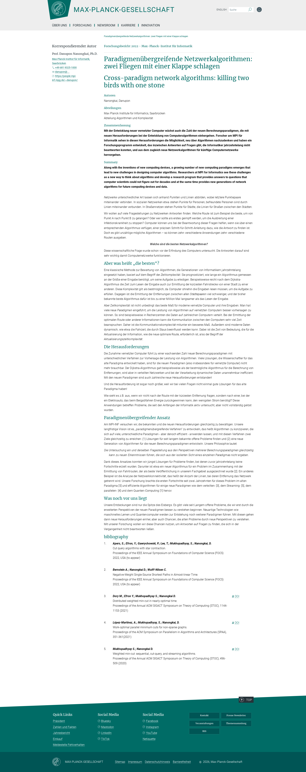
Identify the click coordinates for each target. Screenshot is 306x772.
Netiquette (149, 739)
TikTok (105, 739)
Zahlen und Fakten (64, 727)
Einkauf (57, 739)
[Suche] (250, 9)
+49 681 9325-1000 (66, 67)
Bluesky (106, 721)
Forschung (82, 25)
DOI (237, 596)
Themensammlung (236, 723)
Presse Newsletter (236, 715)
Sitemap (120, 761)
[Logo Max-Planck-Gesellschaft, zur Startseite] (111, 12)
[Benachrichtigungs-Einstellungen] (259, 9)
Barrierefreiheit (182, 761)
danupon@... (62, 71)
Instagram (152, 727)
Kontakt (204, 715)
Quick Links (62, 715)
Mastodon (107, 727)
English (222, 9)
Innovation (150, 25)
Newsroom (106, 25)
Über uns (59, 25)
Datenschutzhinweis (157, 761)
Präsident (59, 721)
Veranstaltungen (204, 723)
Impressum (135, 761)
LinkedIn (106, 733)
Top (249, 700)
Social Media (108, 715)
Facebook (152, 721)
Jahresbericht (61, 733)
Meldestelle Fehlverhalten (69, 744)
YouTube (151, 733)
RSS (204, 731)
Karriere (128, 25)
